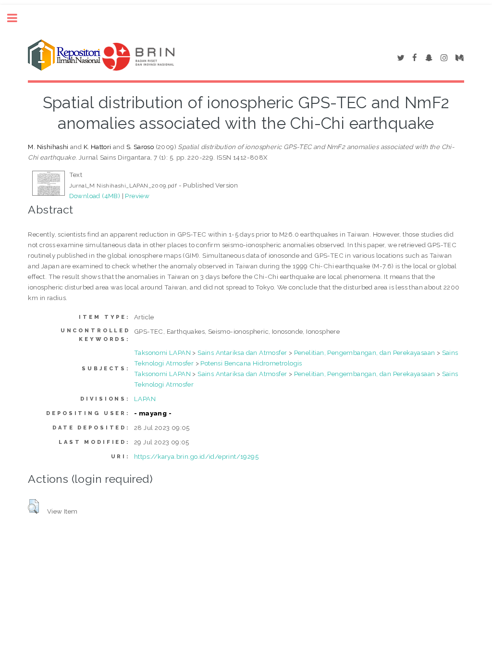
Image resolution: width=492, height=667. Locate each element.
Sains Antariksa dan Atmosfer (242, 352)
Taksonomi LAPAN (162, 352)
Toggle (17, 18)
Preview (137, 196)
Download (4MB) (95, 196)
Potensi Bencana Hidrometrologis (251, 363)
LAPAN (145, 399)
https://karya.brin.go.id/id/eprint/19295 (196, 456)
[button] (33, 506)
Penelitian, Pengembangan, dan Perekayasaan (364, 352)
